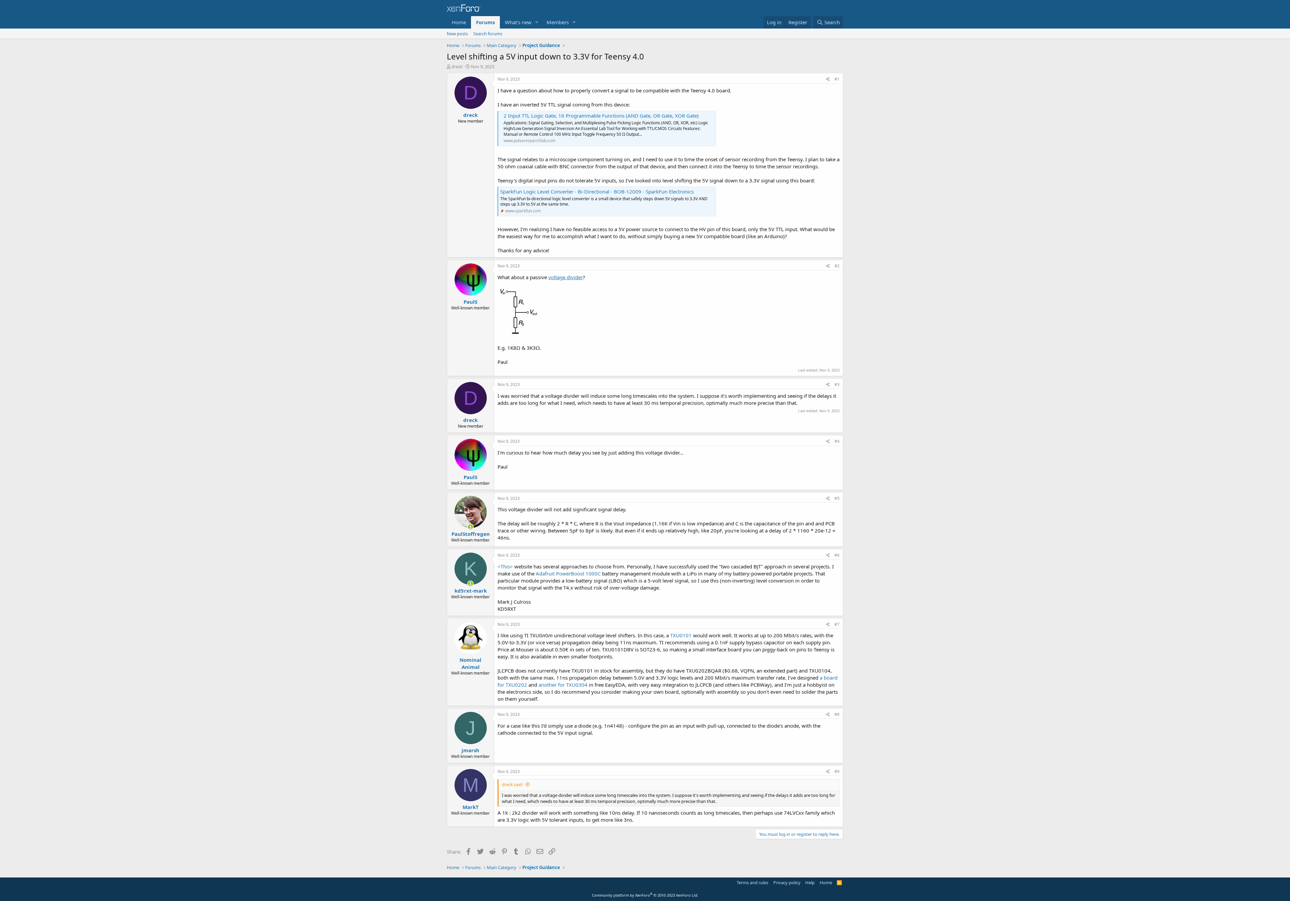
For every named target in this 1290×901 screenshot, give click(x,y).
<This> (505, 566)
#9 (837, 771)
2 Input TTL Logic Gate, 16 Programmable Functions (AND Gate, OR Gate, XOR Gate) (601, 115)
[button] (537, 22)
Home (459, 22)
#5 (837, 498)
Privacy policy (787, 882)
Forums (485, 22)
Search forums (487, 34)
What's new (518, 22)
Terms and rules (752, 882)
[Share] (828, 79)
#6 (837, 555)
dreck (457, 66)
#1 (837, 79)
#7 (837, 624)
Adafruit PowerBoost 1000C (568, 573)
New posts (457, 34)
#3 (837, 384)
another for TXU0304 (563, 684)
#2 (837, 266)
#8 (837, 714)
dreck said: (512, 784)
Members (558, 22)
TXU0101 (681, 635)
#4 (837, 441)
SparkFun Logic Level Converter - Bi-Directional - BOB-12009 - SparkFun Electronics (597, 191)
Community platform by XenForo (645, 895)
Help (810, 882)
